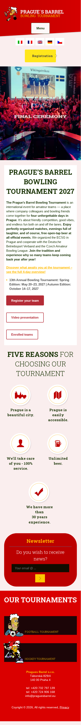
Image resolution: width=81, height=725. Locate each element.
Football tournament (41, 631)
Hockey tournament (40, 658)
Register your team (25, 300)
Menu (40, 28)
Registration (42, 56)
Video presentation (25, 317)
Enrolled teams (22, 334)
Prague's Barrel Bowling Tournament (33, 14)
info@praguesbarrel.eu (40, 696)
